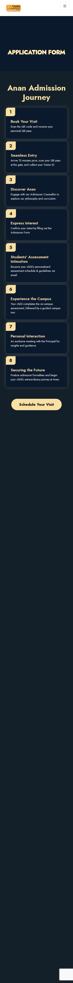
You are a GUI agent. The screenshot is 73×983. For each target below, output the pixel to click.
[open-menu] (64, 6)
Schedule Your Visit (36, 404)
